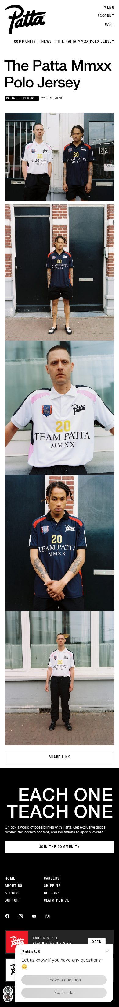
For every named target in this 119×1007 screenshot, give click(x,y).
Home (10, 878)
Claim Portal (57, 900)
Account (106, 16)
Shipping (52, 886)
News (46, 41)
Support (13, 900)
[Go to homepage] (25, 19)
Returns (52, 893)
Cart (109, 24)
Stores (12, 893)
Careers (52, 878)
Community (25, 41)
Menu (109, 7)
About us (14, 886)
